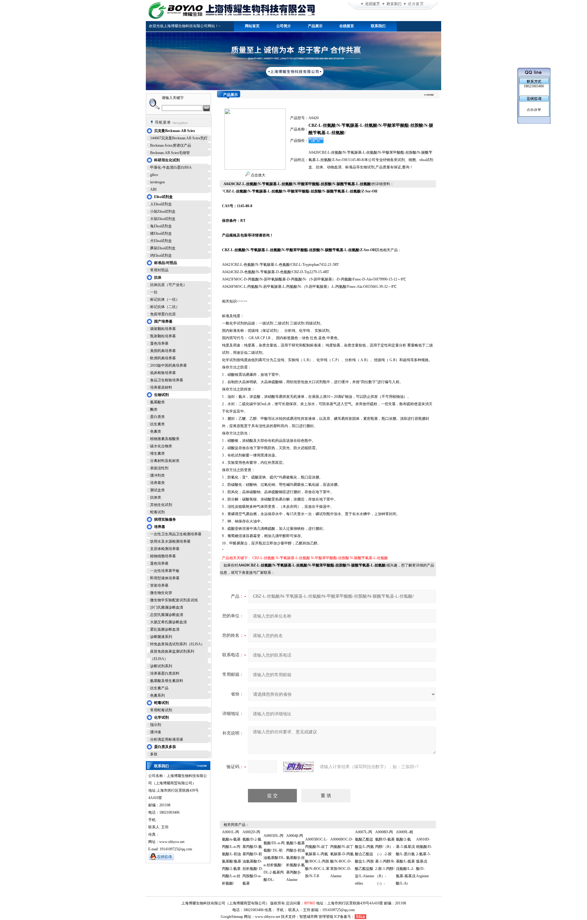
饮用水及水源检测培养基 (170, 541)
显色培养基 (159, 343)
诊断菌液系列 (161, 637)
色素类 (155, 431)
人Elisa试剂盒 (161, 204)
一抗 (153, 292)
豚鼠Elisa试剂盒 (162, 248)
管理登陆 (326, 917)
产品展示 (315, 26)
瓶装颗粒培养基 (163, 336)
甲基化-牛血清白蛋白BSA (171, 167)
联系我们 (378, 26)
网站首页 (252, 26)
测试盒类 (157, 490)
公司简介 (283, 26)
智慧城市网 (308, 917)
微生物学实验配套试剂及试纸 (174, 600)
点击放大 (257, 175)
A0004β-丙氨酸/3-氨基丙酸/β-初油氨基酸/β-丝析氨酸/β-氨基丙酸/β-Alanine (295, 858)
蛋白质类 (157, 417)
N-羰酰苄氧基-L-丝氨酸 (369, 558)
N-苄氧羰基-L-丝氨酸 (293, 558)
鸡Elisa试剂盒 (161, 255)
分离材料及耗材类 (164, 461)
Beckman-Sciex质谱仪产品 (170, 145)
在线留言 (346, 26)
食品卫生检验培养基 (166, 380)
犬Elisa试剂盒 (161, 241)
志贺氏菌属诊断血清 (166, 615)
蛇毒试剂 (157, 512)
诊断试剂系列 (161, 666)
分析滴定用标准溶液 (166, 739)
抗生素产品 (159, 688)
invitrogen (157, 182)
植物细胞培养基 (163, 556)
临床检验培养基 (163, 373)
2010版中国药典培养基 (168, 365)
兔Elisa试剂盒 (161, 226)
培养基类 (157, 483)
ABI (153, 189)
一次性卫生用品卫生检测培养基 (175, 534)
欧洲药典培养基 (163, 358)
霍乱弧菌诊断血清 (164, 629)
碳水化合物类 (161, 446)
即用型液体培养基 (164, 578)
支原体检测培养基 (164, 549)
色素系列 (157, 695)
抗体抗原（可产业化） (168, 285)
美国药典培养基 (163, 351)
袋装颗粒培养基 (163, 329)
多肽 (153, 754)
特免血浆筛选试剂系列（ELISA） (177, 644)
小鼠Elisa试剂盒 (162, 211)
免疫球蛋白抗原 (163, 314)
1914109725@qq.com (338, 910)
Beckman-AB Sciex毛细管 (170, 153)
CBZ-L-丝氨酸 (263, 558)
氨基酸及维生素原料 (166, 681)
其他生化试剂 (161, 505)
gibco (154, 175)
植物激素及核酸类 (164, 439)
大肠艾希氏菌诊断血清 (168, 622)
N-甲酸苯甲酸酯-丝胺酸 (330, 558)
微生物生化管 (161, 593)
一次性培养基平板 (164, 571)
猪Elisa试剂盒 (161, 233)
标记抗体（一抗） (164, 299)
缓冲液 (155, 732)
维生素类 (157, 453)
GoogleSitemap (232, 917)
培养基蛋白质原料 (164, 673)
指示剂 (155, 725)
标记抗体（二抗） (164, 307)
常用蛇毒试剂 (161, 710)
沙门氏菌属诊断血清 (166, 607)
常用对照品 (159, 270)
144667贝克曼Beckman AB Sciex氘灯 (179, 138)
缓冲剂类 (157, 475)
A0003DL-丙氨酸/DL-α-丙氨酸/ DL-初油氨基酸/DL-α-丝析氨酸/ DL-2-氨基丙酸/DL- (274, 858)
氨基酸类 (157, 402)
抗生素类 (157, 424)
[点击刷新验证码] (298, 767)
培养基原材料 (161, 387)
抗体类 (155, 497)
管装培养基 (159, 585)
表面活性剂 (159, 468)
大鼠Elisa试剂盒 (162, 219)
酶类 (153, 409)
